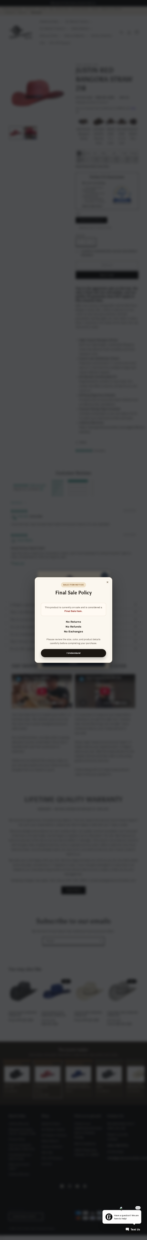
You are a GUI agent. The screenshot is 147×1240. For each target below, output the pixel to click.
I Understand (74, 653)
